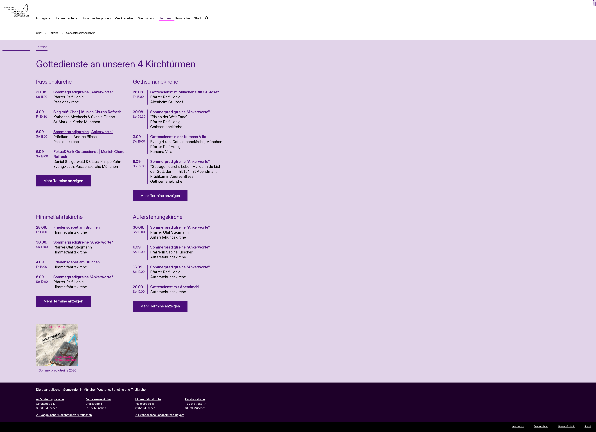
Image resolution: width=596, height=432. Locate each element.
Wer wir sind (147, 18)
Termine (165, 18)
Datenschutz (541, 426)
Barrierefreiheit (566, 426)
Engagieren (44, 18)
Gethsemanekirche (98, 399)
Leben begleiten (67, 18)
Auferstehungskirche (50, 399)
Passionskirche (195, 399)
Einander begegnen (97, 18)
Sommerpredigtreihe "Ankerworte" (83, 242)
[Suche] (208, 17)
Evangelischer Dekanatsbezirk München (65, 414)
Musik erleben (124, 18)
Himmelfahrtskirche (148, 399)
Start (197, 18)
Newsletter (182, 18)
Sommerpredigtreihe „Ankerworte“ (83, 92)
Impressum (518, 426)
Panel (588, 426)
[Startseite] (16, 10)
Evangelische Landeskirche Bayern (161, 414)
